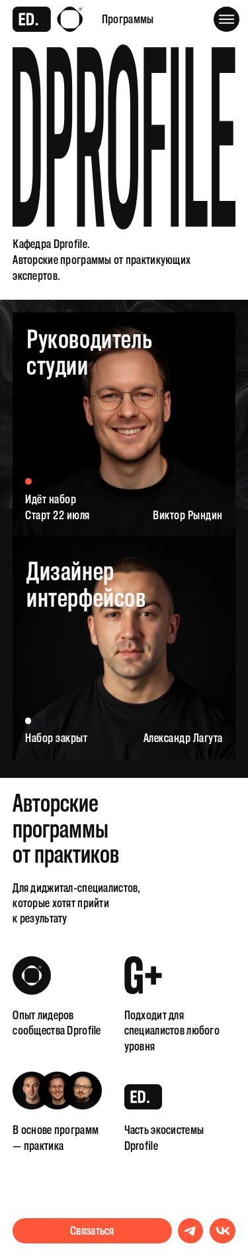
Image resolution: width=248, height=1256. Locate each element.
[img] (124, 647)
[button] (226, 19)
